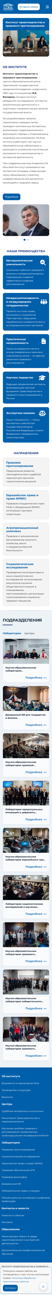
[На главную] (43, 1286)
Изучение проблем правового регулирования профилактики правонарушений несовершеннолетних (25, 1132)
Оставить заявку (28, 7)
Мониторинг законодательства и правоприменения (21, 1120)
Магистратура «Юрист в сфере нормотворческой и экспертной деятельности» (20, 1240)
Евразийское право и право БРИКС (22, 1163)
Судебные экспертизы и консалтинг (23, 1111)
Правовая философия (14, 1177)
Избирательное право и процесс (21, 1191)
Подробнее (11, 196)
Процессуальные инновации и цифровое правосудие (26, 1199)
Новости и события (13, 1215)
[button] (25, 240)
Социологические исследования (21, 1156)
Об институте (11, 1076)
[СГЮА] (8, 7)
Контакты (7, 1222)
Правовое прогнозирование (18, 1149)
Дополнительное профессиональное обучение (23, 1252)
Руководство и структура (16, 1090)
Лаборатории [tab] (12, 633)
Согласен (10, 1288)
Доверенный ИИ (11, 1184)
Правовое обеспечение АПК (18, 1170)
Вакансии (7, 1097)
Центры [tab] (29, 633)
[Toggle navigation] (46, 7)
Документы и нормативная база (20, 1083)
